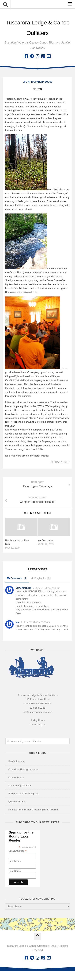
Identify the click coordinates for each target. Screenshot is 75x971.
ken (18, 622)
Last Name (15, 870)
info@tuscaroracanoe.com (37, 712)
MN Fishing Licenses (19, 785)
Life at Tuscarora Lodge (37, 82)
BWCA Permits (16, 761)
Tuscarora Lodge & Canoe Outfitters (38, 27)
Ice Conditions (45, 540)
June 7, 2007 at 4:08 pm (48, 587)
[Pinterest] (43, 56)
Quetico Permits (17, 801)
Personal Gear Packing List (23, 793)
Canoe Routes (16, 777)
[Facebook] (26, 56)
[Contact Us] (32, 56)
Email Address (18, 851)
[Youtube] (49, 56)
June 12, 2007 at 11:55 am (37, 622)
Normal (37, 89)
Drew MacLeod (24, 587)
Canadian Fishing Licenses (23, 769)
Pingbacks (42, 578)
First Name (15, 861)
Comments (18, 578)
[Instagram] (37, 56)
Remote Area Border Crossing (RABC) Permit (33, 809)
